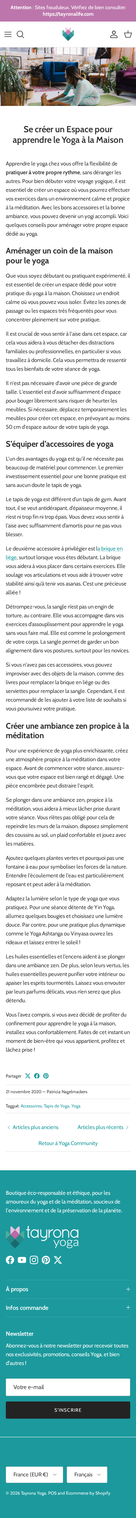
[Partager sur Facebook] (37, 1076)
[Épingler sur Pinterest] (46, 1076)
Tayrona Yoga (33, 1493)
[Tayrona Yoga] (68, 34)
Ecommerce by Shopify (88, 1493)
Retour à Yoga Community (68, 1143)
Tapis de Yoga (56, 1106)
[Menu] (8, 34)
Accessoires (31, 1106)
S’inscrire (67, 1410)
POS (52, 1493)
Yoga (76, 1106)
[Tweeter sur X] (27, 1076)
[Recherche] (24, 34)
